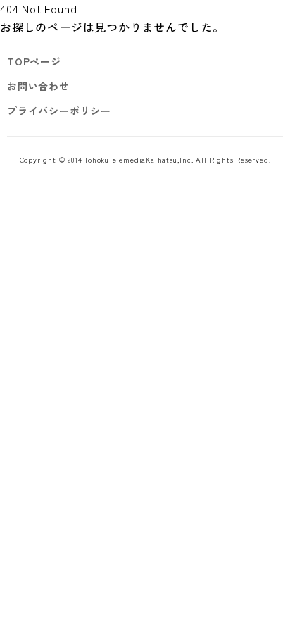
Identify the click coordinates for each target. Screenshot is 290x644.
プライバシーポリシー (59, 110)
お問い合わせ (38, 86)
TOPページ (34, 61)
